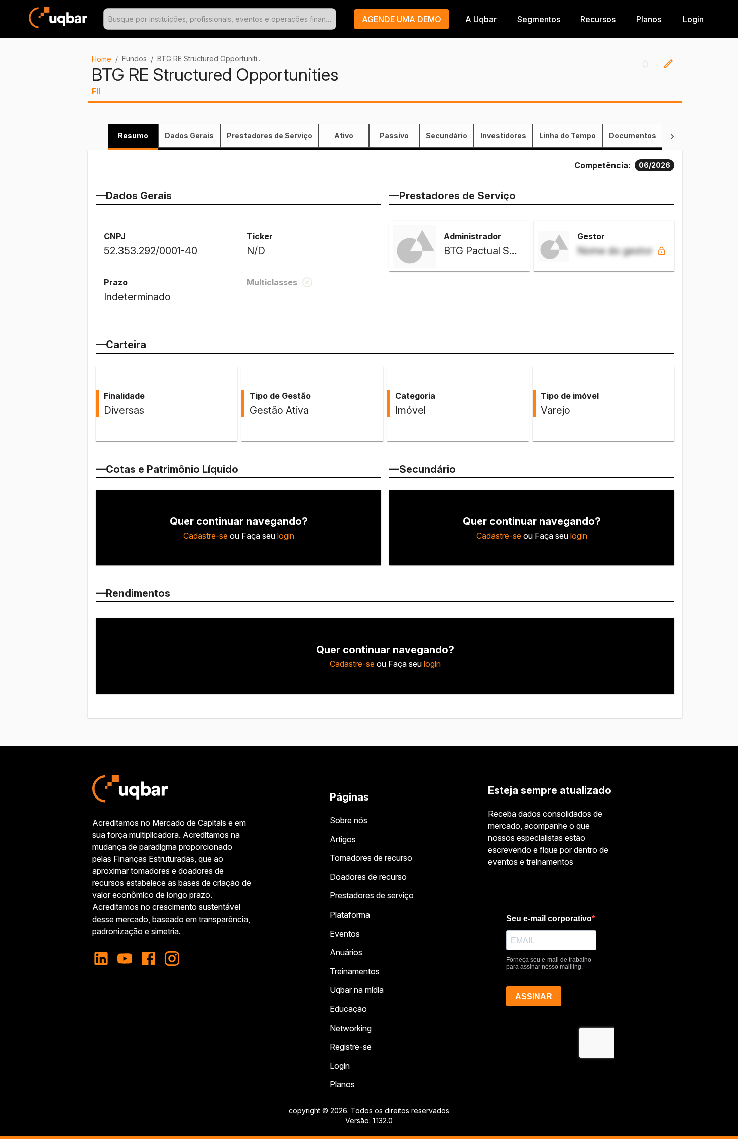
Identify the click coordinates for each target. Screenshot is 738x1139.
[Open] (332, 19)
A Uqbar (481, 19)
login (285, 536)
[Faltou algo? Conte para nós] (668, 64)
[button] (401, 19)
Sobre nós (348, 820)
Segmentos (538, 19)
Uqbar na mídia (357, 990)
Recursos (598, 19)
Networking (351, 1028)
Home (101, 59)
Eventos (345, 934)
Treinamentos (355, 971)
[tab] (133, 136)
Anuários (346, 952)
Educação (348, 1009)
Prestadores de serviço (372, 895)
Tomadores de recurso (371, 858)
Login (340, 1066)
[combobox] (219, 19)
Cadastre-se (205, 536)
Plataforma (350, 914)
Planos (648, 19)
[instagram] (172, 958)
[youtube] (125, 958)
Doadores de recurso (368, 877)
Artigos (343, 839)
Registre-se (351, 1047)
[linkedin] (104, 958)
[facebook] (148, 958)
